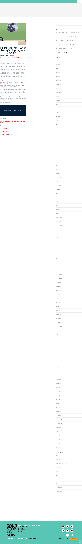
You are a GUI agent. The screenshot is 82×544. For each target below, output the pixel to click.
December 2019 (59, 371)
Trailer (57, 483)
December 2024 (59, 136)
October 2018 (58, 427)
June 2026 (58, 68)
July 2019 (58, 391)
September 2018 (59, 431)
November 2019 (59, 375)
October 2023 (58, 185)
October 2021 (58, 282)
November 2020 (59, 326)
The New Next (17, 57)
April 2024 (58, 165)
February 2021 (58, 314)
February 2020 (59, 363)
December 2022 (59, 225)
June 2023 (58, 201)
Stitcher (20, 528)
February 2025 (59, 128)
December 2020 (59, 322)
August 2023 (58, 193)
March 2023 (58, 213)
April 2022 (58, 258)
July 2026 (58, 64)
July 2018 (58, 439)
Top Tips (57, 479)
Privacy (30, 539)
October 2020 (58, 330)
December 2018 (59, 419)
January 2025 (58, 132)
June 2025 (58, 112)
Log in (57, 499)
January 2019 (58, 415)
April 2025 (58, 120)
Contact (72, 2)
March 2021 (58, 310)
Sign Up (73, 538)
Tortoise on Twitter (4, 134)
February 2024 (59, 173)
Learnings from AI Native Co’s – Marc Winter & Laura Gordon (67, 32)
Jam (57, 475)
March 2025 (58, 124)
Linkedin (6, 125)
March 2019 (58, 407)
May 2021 (58, 302)
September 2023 (59, 189)
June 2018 (58, 443)
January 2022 (58, 270)
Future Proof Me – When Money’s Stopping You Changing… (13, 50)
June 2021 (58, 298)
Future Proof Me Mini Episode (61, 463)
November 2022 (59, 229)
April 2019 (58, 403)
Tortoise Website (4, 131)
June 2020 (58, 346)
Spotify (20, 531)
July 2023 (58, 197)
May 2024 (58, 161)
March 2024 (58, 169)
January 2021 (58, 318)
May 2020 (58, 350)
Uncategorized (59, 487)
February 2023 (59, 217)
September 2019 (59, 383)
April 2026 (58, 76)
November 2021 (59, 278)
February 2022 (59, 266)
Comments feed (59, 507)
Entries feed (58, 503)
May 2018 (58, 447)
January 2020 (58, 367)
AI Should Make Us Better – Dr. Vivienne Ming (64, 48)
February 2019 (58, 411)
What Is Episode (59, 491)
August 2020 (58, 338)
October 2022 (58, 233)
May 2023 (58, 205)
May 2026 (58, 72)
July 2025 (58, 108)
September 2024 (59, 144)
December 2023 (59, 177)
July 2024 (58, 153)
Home (50, 2)
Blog (60, 2)
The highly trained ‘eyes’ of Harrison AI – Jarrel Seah (66, 40)
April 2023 (58, 209)
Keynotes (66, 2)
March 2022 (58, 262)
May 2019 (58, 399)
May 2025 (58, 116)
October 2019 (58, 379)
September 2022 (59, 237)
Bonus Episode (59, 459)
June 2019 (58, 395)
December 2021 (59, 274)
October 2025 (58, 96)
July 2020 (58, 342)
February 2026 (59, 84)
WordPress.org (59, 511)
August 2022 (58, 241)
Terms (34, 539)
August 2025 (58, 104)
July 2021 (58, 294)
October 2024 (58, 140)
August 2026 (58, 60)
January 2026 (58, 88)
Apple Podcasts (22, 526)
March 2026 (58, 80)
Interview (57, 471)
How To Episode (59, 467)
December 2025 (59, 92)
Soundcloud (21, 529)
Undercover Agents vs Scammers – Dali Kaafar (65, 44)
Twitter (5, 128)
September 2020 (59, 334)
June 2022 (58, 249)
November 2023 (59, 181)
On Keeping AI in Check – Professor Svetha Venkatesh (66, 36)
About (55, 2)
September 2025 (59, 100)
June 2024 (58, 157)
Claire (12, 55)
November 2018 (59, 423)
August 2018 (58, 435)
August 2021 (58, 290)
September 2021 (59, 286)
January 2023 (58, 221)
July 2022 (58, 245)
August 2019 (58, 387)
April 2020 (58, 354)
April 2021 (58, 306)
